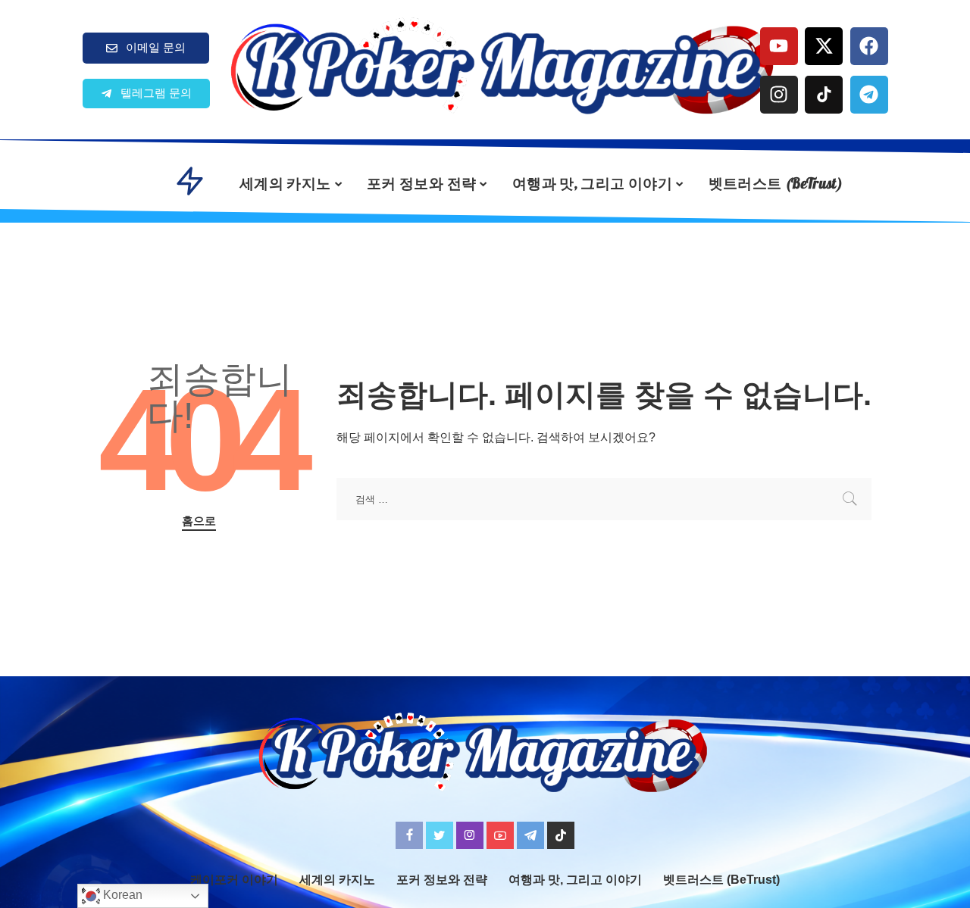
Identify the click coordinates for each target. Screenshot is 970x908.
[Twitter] (439, 835)
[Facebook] (869, 46)
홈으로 (199, 521)
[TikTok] (560, 835)
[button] (146, 93)
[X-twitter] (824, 46)
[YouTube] (500, 835)
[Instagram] (779, 95)
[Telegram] (869, 95)
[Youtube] (779, 46)
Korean (121, 894)
